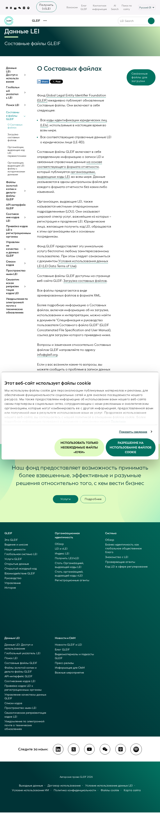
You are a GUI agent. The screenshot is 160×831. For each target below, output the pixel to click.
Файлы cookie (110, 790)
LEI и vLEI (61, 549)
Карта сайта (132, 790)
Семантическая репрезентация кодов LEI (12, 286)
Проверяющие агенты (120, 562)
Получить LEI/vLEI (67, 558)
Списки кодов (10, 263)
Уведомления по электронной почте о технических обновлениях (17, 305)
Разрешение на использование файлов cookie (130, 447)
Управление (12, 583)
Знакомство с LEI (116, 557)
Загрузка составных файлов (14, 137)
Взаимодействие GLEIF (19, 573)
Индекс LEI (62, 553)
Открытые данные (16, 564)
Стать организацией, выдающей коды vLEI (69, 573)
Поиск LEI (12, 105)
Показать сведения (133, 432)
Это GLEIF (11, 540)
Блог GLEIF (84, 7)
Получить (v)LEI (46, 7)
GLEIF (36, 21)
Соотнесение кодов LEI (12, 217)
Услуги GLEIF (13, 559)
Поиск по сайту (127, 7)
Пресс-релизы (64, 663)
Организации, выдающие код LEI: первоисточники (17, 151)
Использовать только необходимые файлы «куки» (79, 447)
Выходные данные (31, 785)
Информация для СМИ (70, 668)
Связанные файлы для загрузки (140, 77)
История (10, 588)
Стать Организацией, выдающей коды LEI (69, 565)
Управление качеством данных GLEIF (12, 249)
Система (110, 533)
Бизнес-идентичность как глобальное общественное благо (123, 548)
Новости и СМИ (65, 638)
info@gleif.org (47, 355)
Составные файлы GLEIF (12, 116)
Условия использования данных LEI (109, 785)
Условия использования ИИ (30, 790)
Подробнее (93, 499)
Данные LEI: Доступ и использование (12, 75)
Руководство (12, 578)
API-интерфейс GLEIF (16, 206)
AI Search (115, 7)
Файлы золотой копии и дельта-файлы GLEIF (11, 191)
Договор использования (64, 785)
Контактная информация (99, 7)
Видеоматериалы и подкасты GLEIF (74, 656)
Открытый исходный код (20, 568)
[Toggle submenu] (24, 74)
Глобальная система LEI (20, 554)
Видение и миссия (16, 544)
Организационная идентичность (67, 535)
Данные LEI (12, 638)
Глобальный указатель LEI (12, 92)
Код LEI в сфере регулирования (126, 567)
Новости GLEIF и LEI (68, 645)
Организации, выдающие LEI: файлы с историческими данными (16, 168)
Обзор (59, 544)
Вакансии (72, 7)
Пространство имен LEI (16, 272)
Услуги (65, 499)
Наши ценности (14, 549)
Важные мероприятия (69, 672)
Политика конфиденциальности (75, 790)
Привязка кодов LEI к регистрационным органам (17, 231)
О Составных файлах (15, 126)
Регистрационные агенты (72, 580)
